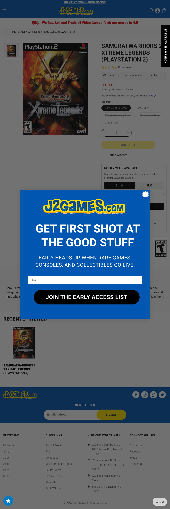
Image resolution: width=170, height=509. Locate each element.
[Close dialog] (145, 194)
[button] (85, 233)
